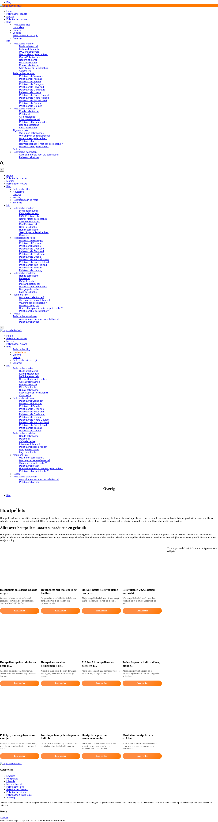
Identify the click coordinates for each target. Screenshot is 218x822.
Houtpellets (18, 27)
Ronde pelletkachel (29, 111)
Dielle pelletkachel (28, 46)
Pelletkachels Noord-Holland (34, 97)
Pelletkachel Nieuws (16, 792)
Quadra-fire (25, 70)
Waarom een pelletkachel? (33, 138)
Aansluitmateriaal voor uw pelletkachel (39, 154)
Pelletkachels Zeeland (30, 103)
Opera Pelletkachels (29, 57)
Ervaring (17, 38)
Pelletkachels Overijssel (31, 84)
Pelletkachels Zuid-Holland (33, 100)
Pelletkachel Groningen (31, 76)
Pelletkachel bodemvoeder (33, 122)
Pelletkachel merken (23, 43)
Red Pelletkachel (28, 59)
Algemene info (20, 130)
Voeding (17, 32)
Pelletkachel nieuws (16, 19)
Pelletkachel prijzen (29, 141)
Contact (4, 817)
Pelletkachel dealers (16, 13)
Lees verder (19, 610)
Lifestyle (17, 30)
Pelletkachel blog (21, 24)
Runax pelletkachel (29, 65)
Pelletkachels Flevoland (31, 87)
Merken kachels (14, 784)
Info (8, 41)
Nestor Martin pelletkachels (33, 54)
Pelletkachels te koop (24, 73)
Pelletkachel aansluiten (25, 152)
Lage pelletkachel (28, 127)
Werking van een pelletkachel (34, 135)
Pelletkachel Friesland (30, 78)
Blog (8, 2)
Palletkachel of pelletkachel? (34, 146)
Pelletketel (24, 114)
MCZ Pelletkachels (29, 51)
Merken (10, 16)
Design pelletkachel (29, 124)
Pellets (16, 149)
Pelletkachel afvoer (29, 157)
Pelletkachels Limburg (30, 106)
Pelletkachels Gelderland (32, 89)
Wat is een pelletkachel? (31, 133)
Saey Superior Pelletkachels (34, 68)
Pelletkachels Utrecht (30, 92)
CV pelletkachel (27, 116)
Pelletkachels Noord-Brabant (34, 95)
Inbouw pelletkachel (29, 119)
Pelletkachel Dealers (17, 789)
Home (9, 11)
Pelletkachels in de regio (25, 35)
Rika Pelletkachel (28, 62)
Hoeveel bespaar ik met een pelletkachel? (41, 143)
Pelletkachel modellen (24, 108)
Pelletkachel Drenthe (30, 81)
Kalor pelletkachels (29, 49)
